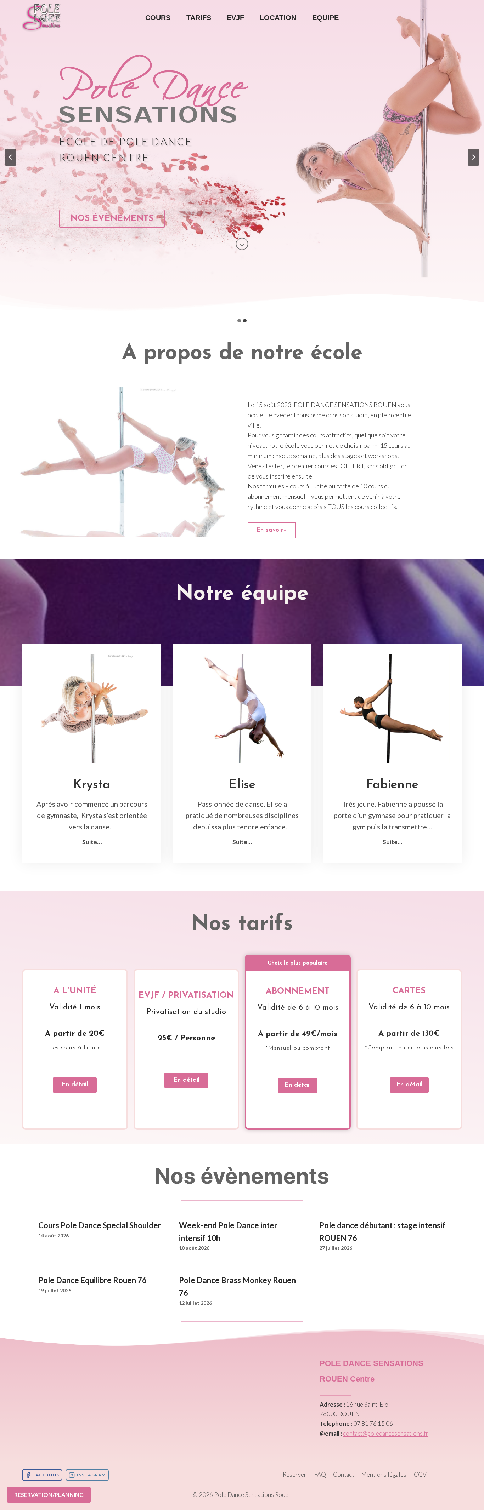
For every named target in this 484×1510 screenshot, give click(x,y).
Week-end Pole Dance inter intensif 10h (228, 1231)
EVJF (235, 18)
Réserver (294, 1474)
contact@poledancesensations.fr (385, 1433)
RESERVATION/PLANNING (49, 1494)
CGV (420, 1474)
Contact (343, 1474)
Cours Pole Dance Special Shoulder (99, 1225)
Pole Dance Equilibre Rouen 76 (92, 1280)
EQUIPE (325, 18)
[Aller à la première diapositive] (473, 157)
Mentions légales (383, 1474)
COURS (157, 18)
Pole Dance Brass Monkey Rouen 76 (237, 1286)
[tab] (239, 320)
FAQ (320, 1474)
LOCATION (278, 18)
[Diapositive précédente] (10, 157)
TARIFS (198, 18)
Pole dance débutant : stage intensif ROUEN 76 (382, 1231)
